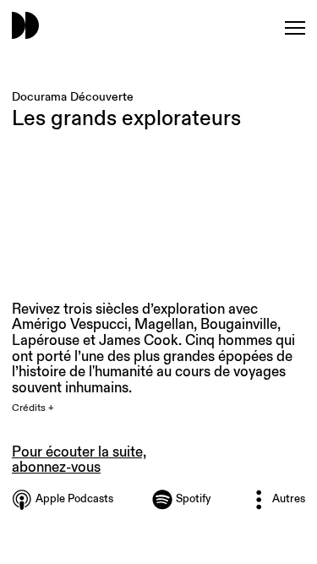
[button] (43, 408)
